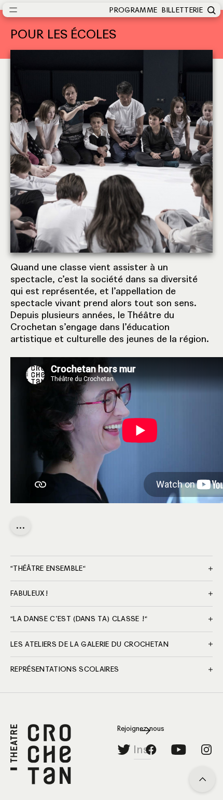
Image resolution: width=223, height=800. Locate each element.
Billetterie (182, 10)
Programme (133, 10)
